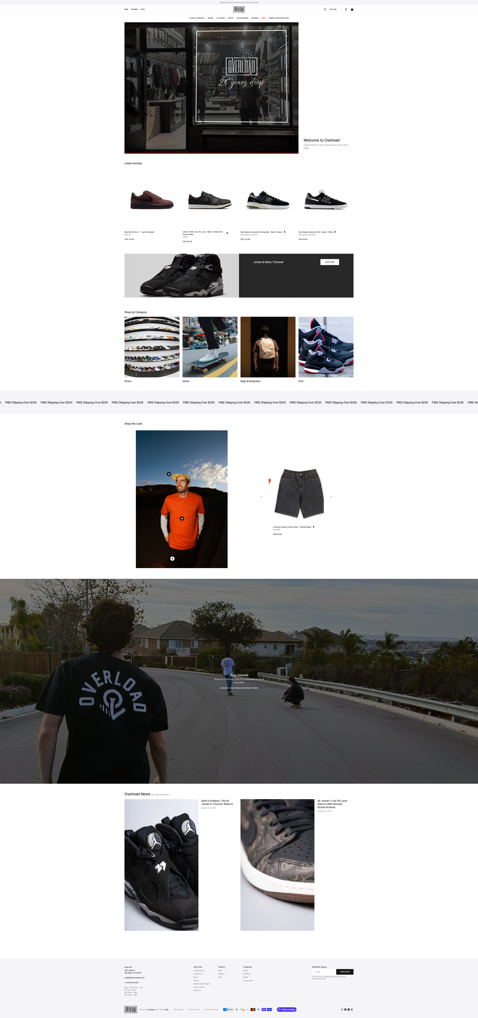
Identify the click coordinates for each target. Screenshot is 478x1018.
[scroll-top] (473, 1013)
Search (196, 980)
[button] (325, 9)
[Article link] (181, 874)
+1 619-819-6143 (131, 983)
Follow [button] (333, 9)
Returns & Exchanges (201, 984)
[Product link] (151, 204)
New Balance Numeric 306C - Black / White (316, 232)
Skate (245, 977)
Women (221, 974)
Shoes (245, 970)
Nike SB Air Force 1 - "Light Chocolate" (139, 232)
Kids (220, 977)
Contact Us (197, 974)
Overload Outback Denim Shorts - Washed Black (288, 527)
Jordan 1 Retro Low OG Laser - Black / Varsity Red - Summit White (202, 233)
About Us (197, 990)
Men (220, 970)
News (195, 977)
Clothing (246, 974)
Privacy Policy (198, 987)
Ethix (166, 1009)
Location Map (198, 970)
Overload (151, 1009)
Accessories (248, 980)
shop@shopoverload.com (134, 978)
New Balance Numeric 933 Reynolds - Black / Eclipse (261, 232)
